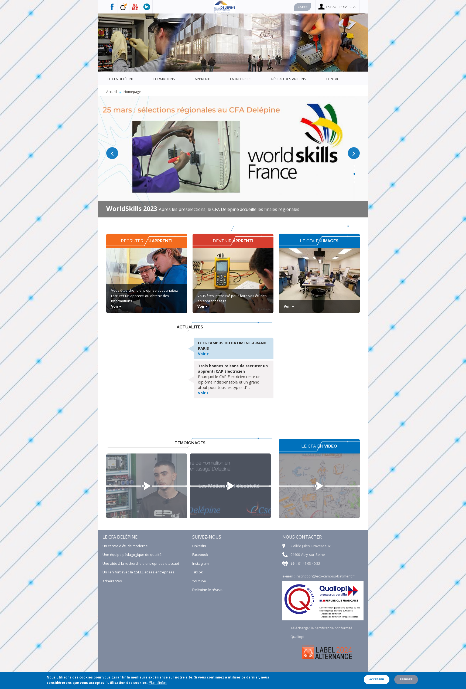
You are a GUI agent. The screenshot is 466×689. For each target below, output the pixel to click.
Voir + (116, 306)
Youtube (135, 7)
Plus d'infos (158, 683)
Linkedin (147, 7)
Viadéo (123, 7)
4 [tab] (353, 176)
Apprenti (202, 78)
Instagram (200, 563)
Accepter (376, 679)
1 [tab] (353, 164)
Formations (164, 78)
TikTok (197, 572)
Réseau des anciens (288, 78)
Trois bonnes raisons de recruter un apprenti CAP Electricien (233, 368)
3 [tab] (353, 172)
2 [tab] (353, 168)
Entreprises (241, 78)
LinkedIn (199, 545)
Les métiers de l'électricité (230, 485)
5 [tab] (353, 180)
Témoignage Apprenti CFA (146, 485)
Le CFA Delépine (121, 78)
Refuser (406, 679)
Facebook (112, 7)
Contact (333, 78)
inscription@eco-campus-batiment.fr (325, 576)
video (319, 485)
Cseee (302, 6)
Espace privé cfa (340, 6)
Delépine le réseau (208, 589)
